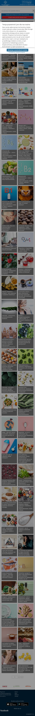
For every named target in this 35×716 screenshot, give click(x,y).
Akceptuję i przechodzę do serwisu (17, 50)
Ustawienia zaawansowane (17, 52)
